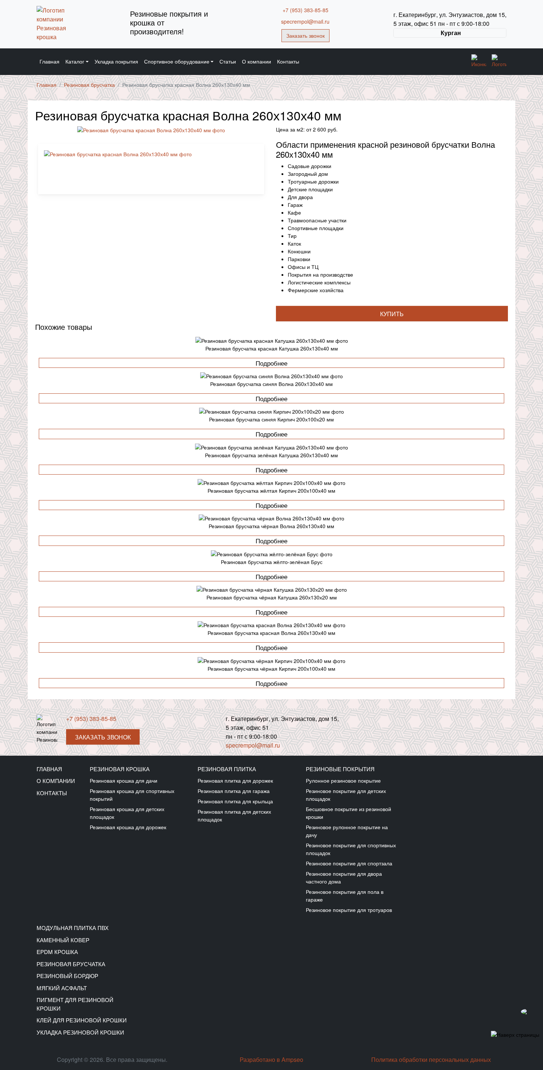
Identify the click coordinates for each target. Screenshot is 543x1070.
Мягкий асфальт (62, 988)
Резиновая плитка (227, 769)
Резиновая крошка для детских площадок (127, 812)
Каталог (74, 61)
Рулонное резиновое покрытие (343, 780)
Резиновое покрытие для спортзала (349, 863)
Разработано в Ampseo (271, 1059)
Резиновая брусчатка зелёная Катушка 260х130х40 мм (271, 455)
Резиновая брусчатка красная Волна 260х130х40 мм (271, 632)
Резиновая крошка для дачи (123, 780)
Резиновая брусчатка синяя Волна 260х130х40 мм (271, 383)
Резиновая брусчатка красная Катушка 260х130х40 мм (271, 348)
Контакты (288, 61)
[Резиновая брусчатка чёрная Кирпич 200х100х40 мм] (271, 660)
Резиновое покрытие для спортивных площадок (351, 849)
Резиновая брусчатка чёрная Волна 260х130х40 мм (271, 526)
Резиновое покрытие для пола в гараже (344, 895)
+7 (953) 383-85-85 (305, 10)
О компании (256, 61)
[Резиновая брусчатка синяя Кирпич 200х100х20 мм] (271, 411)
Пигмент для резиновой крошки (75, 1004)
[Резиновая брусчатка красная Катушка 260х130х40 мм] (271, 340)
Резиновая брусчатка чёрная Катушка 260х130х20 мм (271, 597)
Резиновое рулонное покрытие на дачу (347, 830)
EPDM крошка (57, 952)
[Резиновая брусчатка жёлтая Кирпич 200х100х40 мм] (271, 482)
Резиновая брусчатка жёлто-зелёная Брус (271, 561)
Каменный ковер (63, 940)
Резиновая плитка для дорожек (235, 780)
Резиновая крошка (120, 769)
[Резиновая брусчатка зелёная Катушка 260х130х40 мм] (271, 447)
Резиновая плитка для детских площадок (234, 815)
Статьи (227, 61)
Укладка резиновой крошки (80, 1032)
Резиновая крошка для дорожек (128, 827)
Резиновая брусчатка (71, 964)
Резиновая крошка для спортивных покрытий (132, 794)
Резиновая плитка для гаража (234, 790)
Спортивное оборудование (176, 61)
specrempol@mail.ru (305, 21)
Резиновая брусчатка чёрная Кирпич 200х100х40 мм (271, 668)
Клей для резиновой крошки (82, 1020)
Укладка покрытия (116, 61)
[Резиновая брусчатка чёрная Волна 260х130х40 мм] (271, 518)
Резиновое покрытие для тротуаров (349, 909)
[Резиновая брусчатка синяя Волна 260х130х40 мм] (271, 376)
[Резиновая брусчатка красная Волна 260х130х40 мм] (271, 625)
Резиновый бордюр (67, 976)
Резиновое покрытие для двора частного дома (344, 877)
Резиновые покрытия (340, 769)
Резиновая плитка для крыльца (235, 801)
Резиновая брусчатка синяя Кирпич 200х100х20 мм (271, 419)
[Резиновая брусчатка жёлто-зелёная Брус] (271, 554)
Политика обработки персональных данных (431, 1059)
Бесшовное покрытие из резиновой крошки (348, 812)
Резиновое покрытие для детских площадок (346, 794)
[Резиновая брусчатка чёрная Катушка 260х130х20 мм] (271, 589)
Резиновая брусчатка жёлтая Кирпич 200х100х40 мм (271, 490)
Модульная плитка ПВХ (73, 927)
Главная (49, 61)
